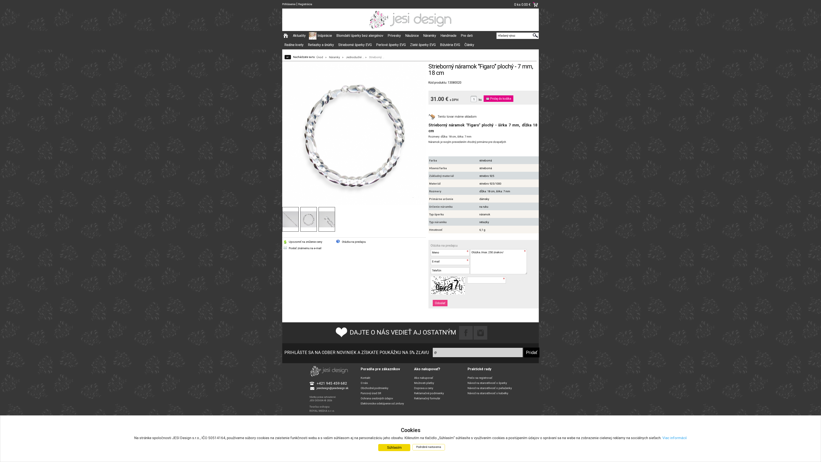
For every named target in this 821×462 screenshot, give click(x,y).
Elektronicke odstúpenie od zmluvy (382, 403)
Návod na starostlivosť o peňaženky (490, 388)
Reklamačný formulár (427, 398)
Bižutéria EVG (450, 45)
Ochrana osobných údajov (377, 398)
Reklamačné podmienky (429, 393)
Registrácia (305, 4)
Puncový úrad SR (371, 393)
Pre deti (467, 36)
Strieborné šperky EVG (355, 45)
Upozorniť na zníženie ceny (305, 241)
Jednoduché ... (355, 57)
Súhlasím (394, 447)
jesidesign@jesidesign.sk (332, 388)
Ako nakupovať (423, 377)
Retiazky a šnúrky (321, 45)
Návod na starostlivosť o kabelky (488, 393)
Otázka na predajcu (354, 241)
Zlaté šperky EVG (423, 45)
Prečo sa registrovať (480, 377)
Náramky (429, 36)
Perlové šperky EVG (391, 45)
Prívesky (394, 36)
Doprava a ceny (423, 388)
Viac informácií (674, 438)
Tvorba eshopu (319, 406)
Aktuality (299, 36)
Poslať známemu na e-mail (305, 248)
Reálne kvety (294, 45)
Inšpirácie (324, 36)
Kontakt (365, 377)
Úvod (319, 57)
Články (469, 45)
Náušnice (412, 36)
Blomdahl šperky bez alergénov (359, 36)
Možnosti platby (424, 383)
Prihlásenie (288, 4)
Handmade (448, 36)
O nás (364, 383)
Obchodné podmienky (374, 388)
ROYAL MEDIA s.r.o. (322, 410)
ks (480, 99)
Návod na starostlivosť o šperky (487, 383)
